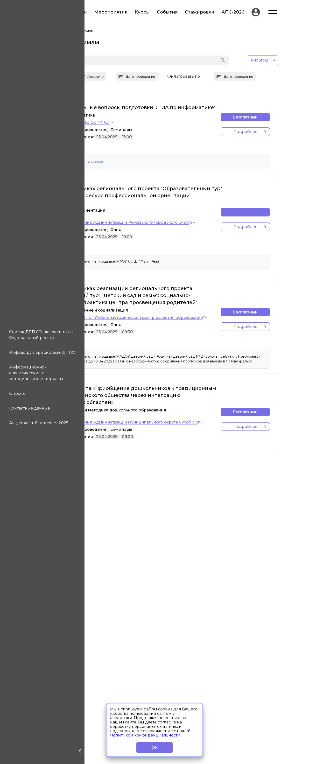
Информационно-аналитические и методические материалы (36, 373)
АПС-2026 (233, 12)
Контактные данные (29, 408)
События (167, 12)
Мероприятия (110, 12)
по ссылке (94, 161)
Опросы (17, 393)
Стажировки (199, 12)
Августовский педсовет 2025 (38, 423)
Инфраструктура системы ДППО (42, 352)
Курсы (142, 12)
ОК (155, 747)
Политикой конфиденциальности (145, 735)
